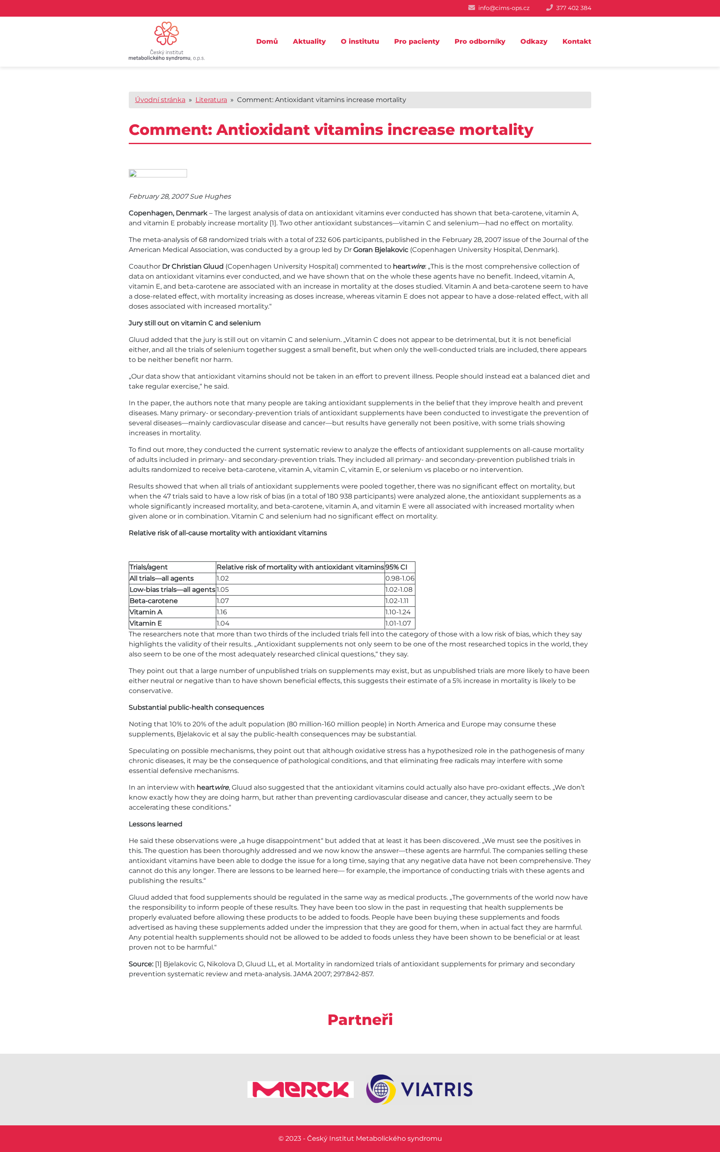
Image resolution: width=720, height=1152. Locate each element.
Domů (267, 41)
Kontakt (576, 41)
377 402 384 (573, 8)
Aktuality (309, 41)
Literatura (211, 100)
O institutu (360, 41)
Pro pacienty (417, 41)
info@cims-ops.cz (504, 8)
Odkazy (534, 41)
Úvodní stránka (160, 100)
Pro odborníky (480, 41)
